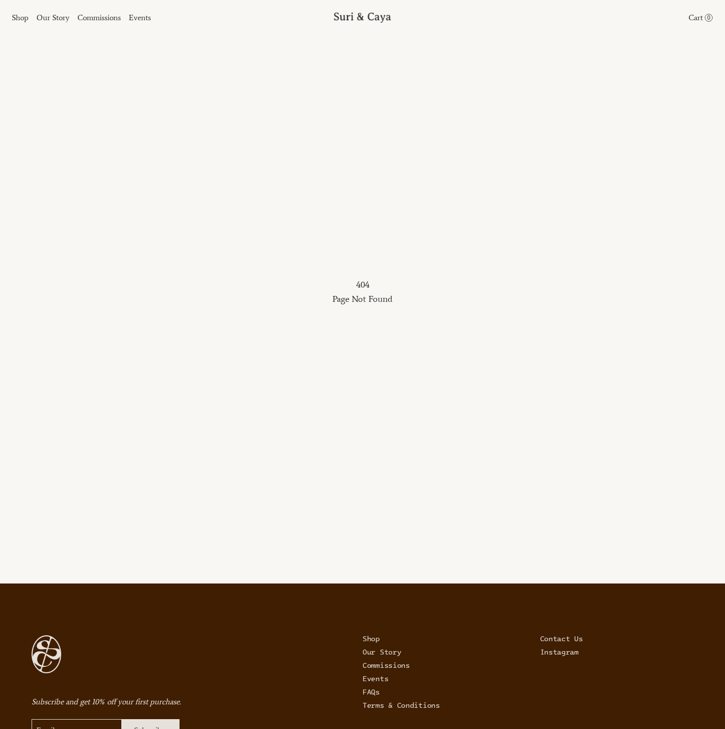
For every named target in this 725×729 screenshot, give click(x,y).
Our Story (381, 651)
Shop (371, 638)
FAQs (371, 691)
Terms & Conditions (401, 705)
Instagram (559, 651)
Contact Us (561, 638)
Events (375, 678)
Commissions (386, 665)
